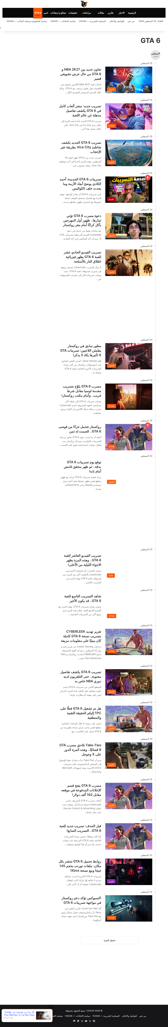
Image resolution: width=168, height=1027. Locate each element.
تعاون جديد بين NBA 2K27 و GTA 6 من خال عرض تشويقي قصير (80, 74)
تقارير (110, 12)
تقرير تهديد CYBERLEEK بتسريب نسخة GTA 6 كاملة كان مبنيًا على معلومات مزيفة (81, 636)
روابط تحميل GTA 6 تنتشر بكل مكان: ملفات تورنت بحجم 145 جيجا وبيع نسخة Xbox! (80, 865)
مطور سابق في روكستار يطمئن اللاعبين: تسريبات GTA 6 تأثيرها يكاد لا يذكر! (80, 350)
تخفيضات (72, 12)
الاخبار (122, 12)
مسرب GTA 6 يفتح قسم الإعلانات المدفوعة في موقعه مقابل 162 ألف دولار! (81, 790)
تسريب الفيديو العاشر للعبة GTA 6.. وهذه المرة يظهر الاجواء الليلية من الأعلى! (82, 560)
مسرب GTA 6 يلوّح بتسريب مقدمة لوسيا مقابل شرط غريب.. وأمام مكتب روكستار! (81, 390)
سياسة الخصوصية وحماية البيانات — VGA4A (26, 21)
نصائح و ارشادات (58, 12)
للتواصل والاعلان (116, 21)
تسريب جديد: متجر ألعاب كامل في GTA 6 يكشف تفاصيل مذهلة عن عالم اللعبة (80, 110)
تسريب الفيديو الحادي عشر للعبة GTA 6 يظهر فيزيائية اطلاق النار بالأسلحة (82, 256)
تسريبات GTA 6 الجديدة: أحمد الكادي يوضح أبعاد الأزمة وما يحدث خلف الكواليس (80, 183)
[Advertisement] (101, 308)
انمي (45, 12)
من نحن (131, 21)
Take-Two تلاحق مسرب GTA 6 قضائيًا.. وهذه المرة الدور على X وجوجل (80, 749)
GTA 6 (37, 12)
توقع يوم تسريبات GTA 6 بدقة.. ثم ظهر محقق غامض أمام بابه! (82, 466)
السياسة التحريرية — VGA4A (92, 21)
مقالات (101, 12)
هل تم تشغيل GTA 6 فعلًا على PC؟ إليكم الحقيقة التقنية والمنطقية (80, 713)
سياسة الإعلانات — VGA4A (63, 21)
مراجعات (86, 12)
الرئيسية (132, 12)
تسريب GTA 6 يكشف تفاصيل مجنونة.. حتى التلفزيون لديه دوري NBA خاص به (80, 676)
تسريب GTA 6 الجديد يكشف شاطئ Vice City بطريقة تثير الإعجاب (81, 147)
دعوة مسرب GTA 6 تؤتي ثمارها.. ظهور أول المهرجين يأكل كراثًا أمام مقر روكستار (82, 220)
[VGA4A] (84, 4)
